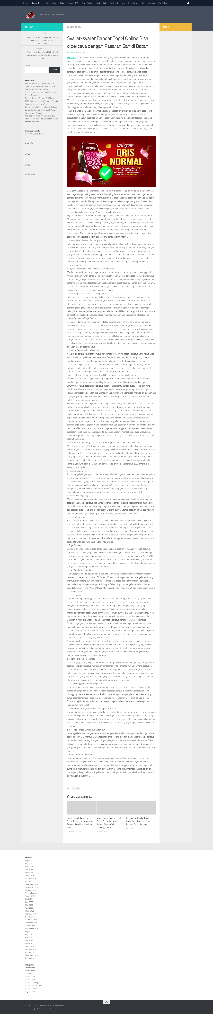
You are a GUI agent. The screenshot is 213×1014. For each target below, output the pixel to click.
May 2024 (29, 940)
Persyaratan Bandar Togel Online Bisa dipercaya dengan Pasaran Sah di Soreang (139, 821)
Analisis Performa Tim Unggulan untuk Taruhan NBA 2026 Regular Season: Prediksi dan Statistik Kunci (42, 119)
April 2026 (29, 872)
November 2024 (31, 923)
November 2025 (31, 887)
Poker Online (87, 3)
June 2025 (29, 902)
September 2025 (31, 893)
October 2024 (30, 926)
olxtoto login (30, 174)
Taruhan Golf (101, 3)
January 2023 (30, 958)
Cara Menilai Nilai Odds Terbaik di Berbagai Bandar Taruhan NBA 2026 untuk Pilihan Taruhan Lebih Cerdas (41, 110)
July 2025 (28, 899)
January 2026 (30, 881)
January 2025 (30, 917)
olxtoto (28, 154)
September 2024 (31, 929)
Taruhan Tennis (148, 3)
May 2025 (29, 905)
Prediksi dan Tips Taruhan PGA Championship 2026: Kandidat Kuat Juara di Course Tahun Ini (41, 92)
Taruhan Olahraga (117, 3)
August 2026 (30, 861)
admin (72, 53)
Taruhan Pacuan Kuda (55, 3)
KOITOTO (71, 57)
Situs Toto (29, 143)
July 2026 (28, 864)
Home (25, 3)
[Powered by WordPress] (34, 1009)
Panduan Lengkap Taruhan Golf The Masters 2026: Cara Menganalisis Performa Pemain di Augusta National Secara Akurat (42, 101)
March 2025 (29, 911)
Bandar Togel (37, 3)
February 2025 (30, 914)
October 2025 (30, 890)
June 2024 (29, 937)
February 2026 (30, 878)
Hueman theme (55, 1009)
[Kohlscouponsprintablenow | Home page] (30, 14)
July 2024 (28, 934)
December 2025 (31, 884)
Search (27, 65)
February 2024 (30, 949)
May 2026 (29, 869)
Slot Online (162, 3)
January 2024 (30, 952)
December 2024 (31, 920)
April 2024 (29, 943)
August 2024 (30, 932)
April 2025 (29, 908)
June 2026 (29, 866)
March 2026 (29, 875)
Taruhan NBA (72, 3)
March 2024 (29, 946)
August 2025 (30, 896)
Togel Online (133, 3)
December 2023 (31, 955)
